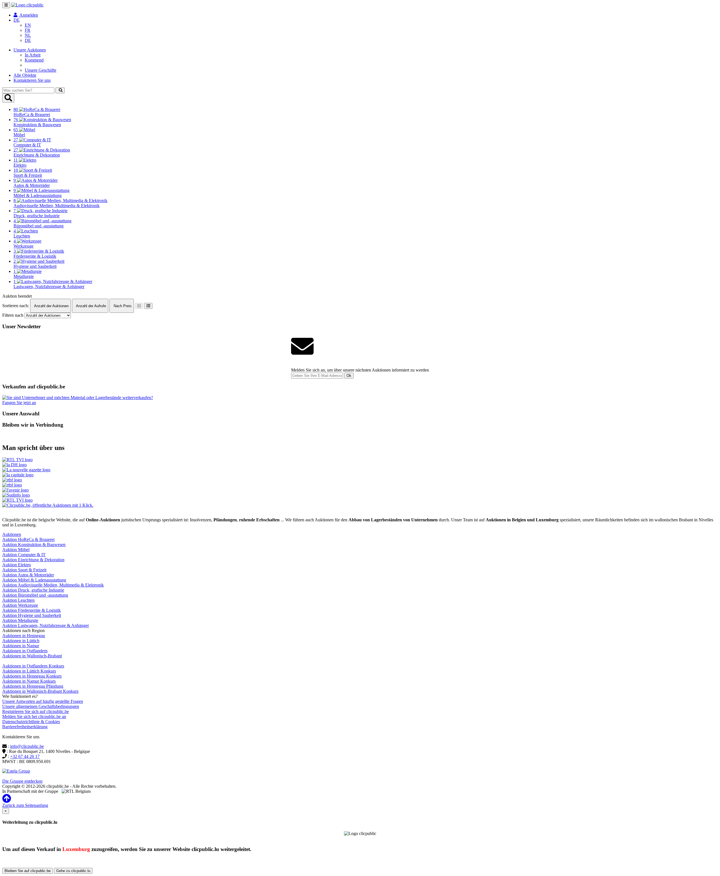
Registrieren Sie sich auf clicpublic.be (35, 711)
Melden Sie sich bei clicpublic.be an (34, 716)
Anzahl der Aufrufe (90, 306)
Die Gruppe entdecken (22, 781)
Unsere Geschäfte (40, 70)
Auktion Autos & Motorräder (28, 574)
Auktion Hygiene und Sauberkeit (31, 615)
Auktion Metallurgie (20, 620)
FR (27, 30)
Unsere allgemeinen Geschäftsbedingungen (40, 706)
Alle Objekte (25, 75)
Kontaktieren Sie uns (32, 80)
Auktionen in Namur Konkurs (29, 681)
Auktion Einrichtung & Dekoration (33, 559)
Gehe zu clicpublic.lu (73, 871)
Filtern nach (12, 315)
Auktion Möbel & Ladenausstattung (34, 580)
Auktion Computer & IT (24, 554)
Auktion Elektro (16, 564)
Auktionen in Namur (20, 645)
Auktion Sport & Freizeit (24, 569)
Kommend (34, 60)
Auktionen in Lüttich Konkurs (29, 671)
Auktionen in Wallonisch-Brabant (32, 655)
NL (28, 35)
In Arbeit (32, 55)
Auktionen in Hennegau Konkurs (32, 676)
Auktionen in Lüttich (20, 640)
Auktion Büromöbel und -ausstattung (35, 595)
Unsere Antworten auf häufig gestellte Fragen (42, 701)
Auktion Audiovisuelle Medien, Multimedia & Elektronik (53, 585)
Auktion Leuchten (18, 600)
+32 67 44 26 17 (25, 756)
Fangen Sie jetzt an (19, 402)
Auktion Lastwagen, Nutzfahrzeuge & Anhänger (45, 625)
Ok (348, 376)
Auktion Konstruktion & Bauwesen (34, 544)
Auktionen (11, 534)
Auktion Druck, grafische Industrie (33, 590)
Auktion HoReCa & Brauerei (28, 539)
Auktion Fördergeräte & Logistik (31, 610)
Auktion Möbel (16, 549)
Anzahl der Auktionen (51, 306)
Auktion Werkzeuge (20, 605)
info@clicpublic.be (27, 746)
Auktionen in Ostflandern (25, 650)
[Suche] (60, 90)
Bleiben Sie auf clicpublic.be (27, 871)
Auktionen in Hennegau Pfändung (32, 686)
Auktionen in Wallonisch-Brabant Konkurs (40, 691)
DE (28, 40)
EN (28, 25)
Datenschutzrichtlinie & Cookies (31, 721)
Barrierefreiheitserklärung (25, 726)
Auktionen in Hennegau (23, 635)
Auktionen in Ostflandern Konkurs (33, 666)
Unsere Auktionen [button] (30, 49)
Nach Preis (122, 306)
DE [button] (17, 20)
